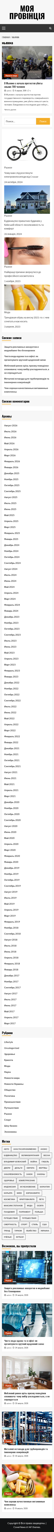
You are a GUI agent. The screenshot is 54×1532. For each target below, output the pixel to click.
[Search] (50, 28)
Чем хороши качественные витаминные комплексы (26, 390)
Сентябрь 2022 (12, 700)
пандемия (9, 1212)
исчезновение (28, 1187)
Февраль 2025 (12, 533)
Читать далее (10, 110)
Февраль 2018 (12, 963)
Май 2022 (9, 718)
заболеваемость (13, 1174)
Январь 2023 (11, 676)
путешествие (11, 1218)
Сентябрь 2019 (12, 885)
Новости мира (11, 75)
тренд (7, 1231)
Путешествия (11, 1107)
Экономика (10, 1131)
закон (29, 1174)
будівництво (10, 1155)
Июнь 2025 (10, 509)
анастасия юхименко (24, 1149)
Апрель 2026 (11, 449)
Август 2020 (10, 826)
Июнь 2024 (10, 581)
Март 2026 (10, 455)
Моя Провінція (27, 12)
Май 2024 (9, 587)
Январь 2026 (11, 467)
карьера (8, 1193)
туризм (18, 1231)
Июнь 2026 (10, 437)
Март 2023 (10, 664)
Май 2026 (9, 443)
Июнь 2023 (10, 646)
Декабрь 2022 (11, 682)
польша (39, 1212)
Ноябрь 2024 (11, 551)
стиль (35, 1224)
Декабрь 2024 (11, 545)
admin (9, 91)
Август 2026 (10, 425)
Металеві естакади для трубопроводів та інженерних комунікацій (26, 380)
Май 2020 (9, 838)
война (33, 1162)
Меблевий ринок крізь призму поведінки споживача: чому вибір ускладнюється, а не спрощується (26, 369)
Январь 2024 (11, 610)
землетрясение (27, 1180)
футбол (20, 1237)
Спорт (7, 1119)
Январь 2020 (11, 862)
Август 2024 (10, 569)
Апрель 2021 (11, 790)
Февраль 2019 (12, 921)
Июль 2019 (10, 897)
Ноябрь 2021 (11, 754)
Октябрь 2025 (12, 485)
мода (30, 1205)
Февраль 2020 (12, 856)
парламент (24, 1212)
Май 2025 (9, 515)
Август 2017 (10, 993)
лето (41, 1199)
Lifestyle (8, 1042)
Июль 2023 (10, 640)
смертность (10, 1224)
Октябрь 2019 (12, 879)
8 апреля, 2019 (20, 90)
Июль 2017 (10, 999)
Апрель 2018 (11, 957)
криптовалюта (27, 1199)
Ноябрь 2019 (11, 874)
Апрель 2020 (11, 844)
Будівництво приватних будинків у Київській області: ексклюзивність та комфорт (24, 224)
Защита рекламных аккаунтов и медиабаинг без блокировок (21, 348)
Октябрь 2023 (12, 628)
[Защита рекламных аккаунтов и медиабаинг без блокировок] (27, 1267)
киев (19, 1193)
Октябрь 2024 (12, 557)
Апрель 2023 (11, 658)
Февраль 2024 (12, 604)
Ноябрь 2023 (11, 622)
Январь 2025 (11, 539)
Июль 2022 (10, 706)
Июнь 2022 (10, 712)
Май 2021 (9, 784)
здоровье (9, 1180)
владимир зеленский (15, 1162)
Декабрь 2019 (11, 868)
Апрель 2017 (11, 1017)
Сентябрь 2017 (12, 987)
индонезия (10, 1187)
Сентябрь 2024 (12, 563)
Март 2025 (10, 527)
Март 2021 (10, 796)
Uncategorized (11, 1048)
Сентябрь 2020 (12, 820)
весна (47, 1155)
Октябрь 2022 (12, 694)
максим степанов (13, 1205)
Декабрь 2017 (11, 975)
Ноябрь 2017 (11, 981)
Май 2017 (9, 1011)
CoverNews (20, 1527)
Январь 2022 (11, 742)
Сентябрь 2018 (12, 933)
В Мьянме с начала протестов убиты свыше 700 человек (23, 84)
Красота (8, 1060)
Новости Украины (14, 1084)
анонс (43, 1149)
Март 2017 (10, 1023)
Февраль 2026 (12, 461)
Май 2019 (9, 903)
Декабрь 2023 (11, 616)
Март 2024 (10, 598)
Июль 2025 (10, 503)
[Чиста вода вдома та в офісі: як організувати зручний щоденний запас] (27, 1320)
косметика (9, 1199)
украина (45, 1231)
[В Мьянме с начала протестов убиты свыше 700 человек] (27, 62)
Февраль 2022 (12, 736)
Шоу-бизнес (10, 1125)
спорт (24, 1224)
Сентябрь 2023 (12, 634)
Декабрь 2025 (11, 473)
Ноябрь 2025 (11, 479)
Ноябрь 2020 (11, 808)
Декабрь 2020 (11, 802)
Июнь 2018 (10, 951)
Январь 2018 (11, 969)
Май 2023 (9, 652)
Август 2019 (10, 891)
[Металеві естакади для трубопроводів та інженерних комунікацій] (27, 1428)
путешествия (29, 1218)
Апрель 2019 (11, 909)
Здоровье (9, 1054)
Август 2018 (10, 939)
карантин (45, 1187)
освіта (40, 1205)
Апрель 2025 (11, 521)
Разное (8, 167)
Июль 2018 (10, 945)
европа (30, 1168)
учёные (8, 1237)
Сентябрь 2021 (12, 766)
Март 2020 (10, 850)
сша (44, 1224)
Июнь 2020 (10, 832)
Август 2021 (10, 772)
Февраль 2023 (12, 670)
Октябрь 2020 (12, 814)
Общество (9, 1089)
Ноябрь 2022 (11, 688)
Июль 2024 (10, 575)
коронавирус (33, 1193)
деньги (18, 1168)
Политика (9, 1095)
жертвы (43, 1168)
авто (6, 1149)
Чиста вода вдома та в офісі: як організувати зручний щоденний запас (25, 358)
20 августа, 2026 (21, 1403)
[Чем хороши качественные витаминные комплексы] (27, 1481)
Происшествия (12, 1101)
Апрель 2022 (11, 724)
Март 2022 (10, 730)
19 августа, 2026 (21, 1508)
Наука (7, 1072)
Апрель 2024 (11, 592)
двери (7, 1168)
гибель (45, 1162)
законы (41, 1174)
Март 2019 (10, 915)
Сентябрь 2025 (12, 491)
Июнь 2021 (10, 778)
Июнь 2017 (10, 1005)
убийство (31, 1231)
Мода (7, 312)
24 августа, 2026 (21, 1295)
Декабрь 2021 (11, 748)
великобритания (30, 1155)
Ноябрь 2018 (11, 927)
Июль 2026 (10, 431)
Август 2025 (10, 497)
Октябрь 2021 (12, 760)
